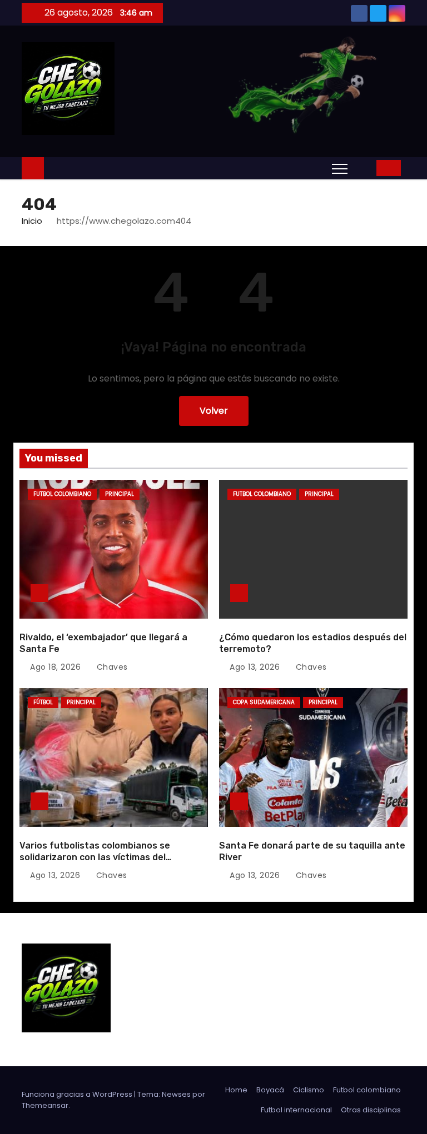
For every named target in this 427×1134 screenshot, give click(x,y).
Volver (214, 410)
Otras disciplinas (371, 1110)
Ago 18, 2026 (55, 667)
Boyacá (270, 1090)
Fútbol (43, 702)
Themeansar (45, 1105)
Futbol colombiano (62, 494)
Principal (119, 494)
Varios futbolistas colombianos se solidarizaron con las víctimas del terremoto (94, 857)
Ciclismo (308, 1090)
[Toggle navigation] (339, 168)
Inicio (32, 221)
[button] (364, 167)
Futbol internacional (296, 1110)
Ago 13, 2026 (255, 667)
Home (236, 1090)
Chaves (111, 667)
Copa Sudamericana (264, 702)
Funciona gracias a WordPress (78, 1094)
